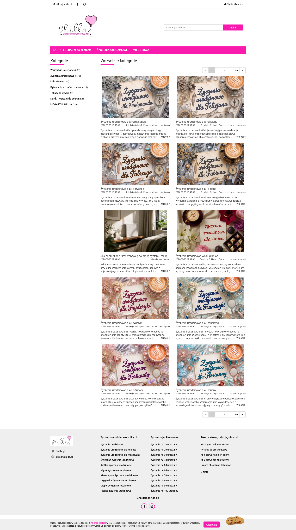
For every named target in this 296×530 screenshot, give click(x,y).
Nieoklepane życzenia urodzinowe (119, 475)
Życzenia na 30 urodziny (164, 454)
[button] (119, 437)
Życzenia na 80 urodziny (164, 480)
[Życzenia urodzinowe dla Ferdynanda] (136, 97)
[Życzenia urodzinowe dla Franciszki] (211, 298)
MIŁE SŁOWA (141, 50)
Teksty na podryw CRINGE (215, 444)
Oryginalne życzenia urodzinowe (118, 480)
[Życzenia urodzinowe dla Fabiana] (211, 164)
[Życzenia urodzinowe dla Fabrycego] (136, 164)
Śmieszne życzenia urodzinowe (117, 460)
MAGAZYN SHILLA (61, 104)
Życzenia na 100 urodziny (164, 490)
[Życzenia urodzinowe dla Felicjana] (211, 97)
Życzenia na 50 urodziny (164, 465)
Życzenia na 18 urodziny (164, 444)
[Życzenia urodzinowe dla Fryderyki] (136, 298)
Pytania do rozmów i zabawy (66, 87)
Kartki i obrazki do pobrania (66, 98)
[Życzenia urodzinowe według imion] (211, 231)
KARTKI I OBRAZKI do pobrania (72, 50)
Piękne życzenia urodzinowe (116, 490)
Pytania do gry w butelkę (214, 449)
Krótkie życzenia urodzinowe (116, 465)
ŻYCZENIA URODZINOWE (112, 50)
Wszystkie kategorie (62, 70)
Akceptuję (211, 524)
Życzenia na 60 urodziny (164, 470)
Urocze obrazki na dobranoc (216, 465)
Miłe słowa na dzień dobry (215, 454)
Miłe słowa (56, 81)
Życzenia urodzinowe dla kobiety (118, 449)
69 (236, 70)
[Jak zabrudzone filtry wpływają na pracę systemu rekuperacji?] (136, 231)
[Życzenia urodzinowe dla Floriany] (211, 365)
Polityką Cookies (98, 523)
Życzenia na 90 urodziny (164, 485)
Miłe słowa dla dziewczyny (215, 460)
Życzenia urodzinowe (62, 75)
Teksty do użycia (60, 93)
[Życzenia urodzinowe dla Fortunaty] (136, 365)
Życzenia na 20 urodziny (164, 449)
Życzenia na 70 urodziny (164, 475)
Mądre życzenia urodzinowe (116, 470)
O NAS (204, 472)
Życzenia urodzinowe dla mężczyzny (120, 454)
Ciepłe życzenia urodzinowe (116, 485)
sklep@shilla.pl (64, 456)
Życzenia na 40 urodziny (164, 460)
